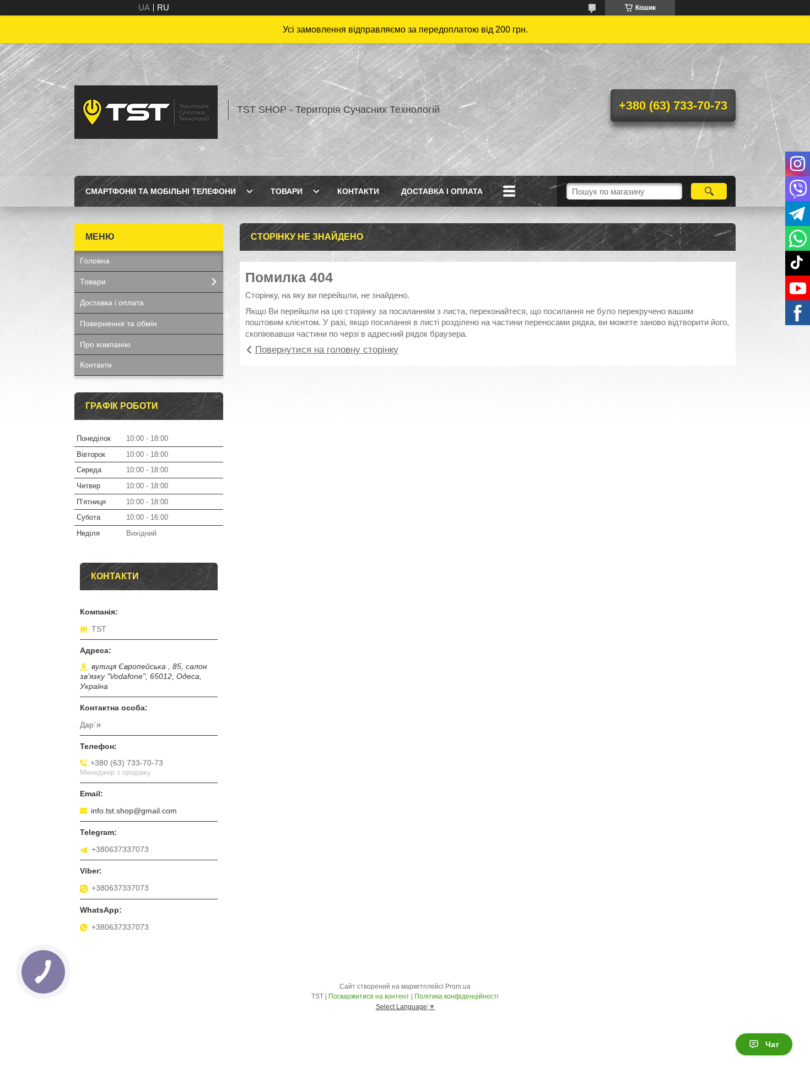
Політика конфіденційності (456, 996)
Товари (287, 191)
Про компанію (105, 344)
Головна (95, 260)
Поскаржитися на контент (368, 996)
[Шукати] (709, 191)
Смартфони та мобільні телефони (160, 191)
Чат (772, 1044)
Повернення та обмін (118, 323)
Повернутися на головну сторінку (326, 349)
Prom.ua (458, 986)
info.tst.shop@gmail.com (134, 810)
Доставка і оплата (442, 191)
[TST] (146, 110)
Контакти (358, 191)
